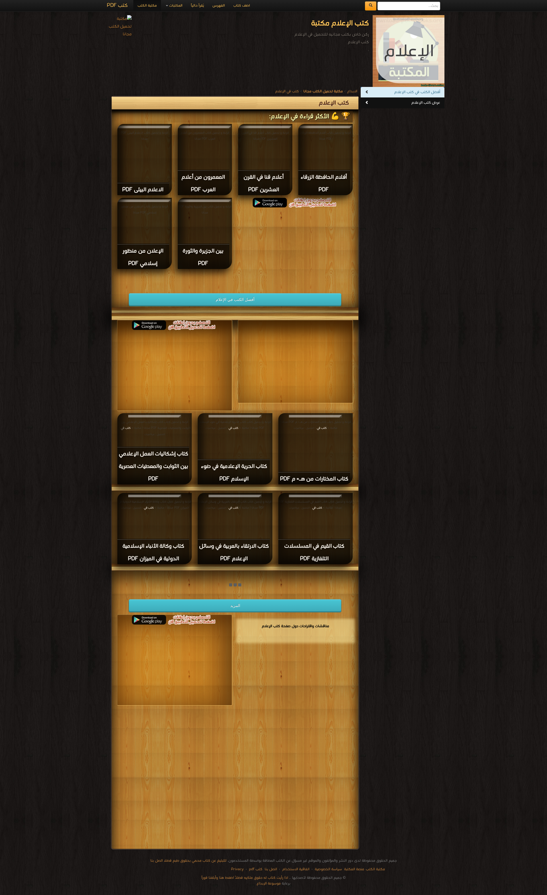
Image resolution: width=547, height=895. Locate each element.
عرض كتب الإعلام (425, 102)
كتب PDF (117, 5)
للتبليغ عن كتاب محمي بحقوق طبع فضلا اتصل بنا (188, 860)
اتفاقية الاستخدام (295, 869)
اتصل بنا (270, 869)
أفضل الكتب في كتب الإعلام (417, 92)
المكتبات (175, 5)
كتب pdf (255, 869)
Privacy (237, 869)
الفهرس (219, 5)
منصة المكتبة (354, 869)
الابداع (352, 91)
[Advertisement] (295, 247)
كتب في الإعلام (287, 91)
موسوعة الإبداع (269, 883)
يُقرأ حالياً (197, 5)
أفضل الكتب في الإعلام (235, 299)
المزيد (235, 605)
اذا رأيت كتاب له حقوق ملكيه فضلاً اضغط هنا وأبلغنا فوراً (244, 877)
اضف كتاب (241, 5)
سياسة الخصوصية (328, 869)
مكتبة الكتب (147, 5)
